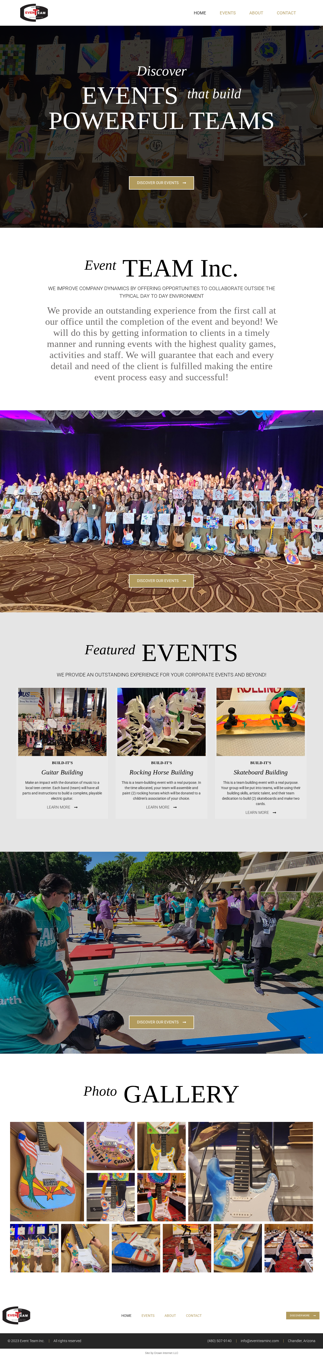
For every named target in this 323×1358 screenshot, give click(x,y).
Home (200, 12)
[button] (47, 1171)
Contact (286, 12)
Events (228, 12)
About (256, 12)
